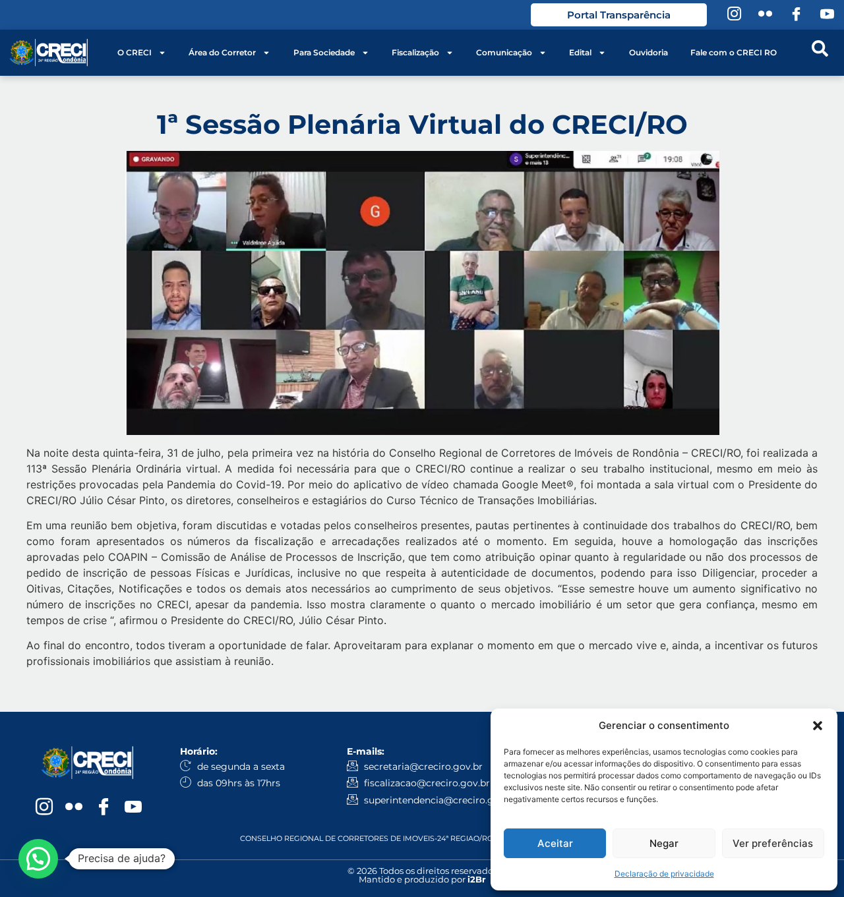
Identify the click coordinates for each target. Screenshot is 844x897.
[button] (817, 725)
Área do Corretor (222, 52)
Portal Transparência (619, 15)
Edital (580, 52)
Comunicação (504, 52)
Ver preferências (773, 843)
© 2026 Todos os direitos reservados (422, 870)
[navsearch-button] (819, 53)
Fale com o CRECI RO (733, 52)
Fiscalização (415, 52)
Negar (663, 843)
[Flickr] (765, 15)
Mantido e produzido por (422, 879)
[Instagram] (734, 15)
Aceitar (555, 843)
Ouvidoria (648, 52)
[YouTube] (827, 15)
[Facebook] (796, 15)
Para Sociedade (324, 52)
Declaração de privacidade (664, 874)
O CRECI (134, 52)
